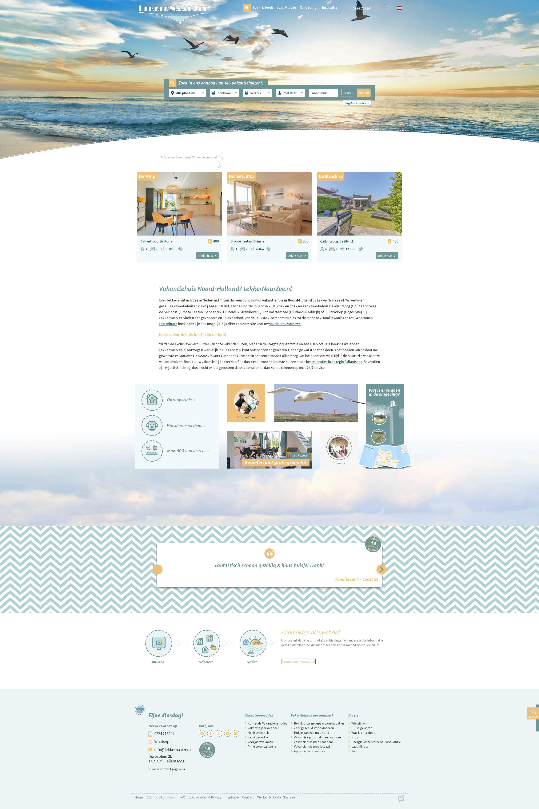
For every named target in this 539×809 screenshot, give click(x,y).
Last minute (168, 323)
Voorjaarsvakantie (261, 742)
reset (347, 92)
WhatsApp (163, 741)
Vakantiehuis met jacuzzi (312, 746)
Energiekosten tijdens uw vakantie (376, 742)
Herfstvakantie (259, 732)
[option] (269, 565)
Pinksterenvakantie (262, 746)
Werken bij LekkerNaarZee (276, 797)
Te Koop (357, 751)
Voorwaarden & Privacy (205, 797)
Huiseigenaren (361, 728)
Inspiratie (232, 797)
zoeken (363, 92)
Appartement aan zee (309, 751)
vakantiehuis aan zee (285, 323)
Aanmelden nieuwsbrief (298, 661)
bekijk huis (205, 255)
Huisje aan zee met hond (311, 732)
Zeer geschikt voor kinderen (314, 728)
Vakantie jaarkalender (263, 728)
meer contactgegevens (168, 769)
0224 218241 (164, 733)
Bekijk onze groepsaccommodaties (319, 723)
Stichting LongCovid (161, 797)
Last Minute (359, 746)
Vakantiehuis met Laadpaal (313, 742)
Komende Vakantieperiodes (267, 723)
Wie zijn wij (359, 723)
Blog (354, 737)
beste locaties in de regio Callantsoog (334, 361)
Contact (248, 797)
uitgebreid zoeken (355, 102)
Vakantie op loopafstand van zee (317, 737)
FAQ (182, 797)
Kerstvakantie (258, 737)
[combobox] (188, 93)
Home (139, 797)
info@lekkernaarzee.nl (173, 749)
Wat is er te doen (363, 732)
